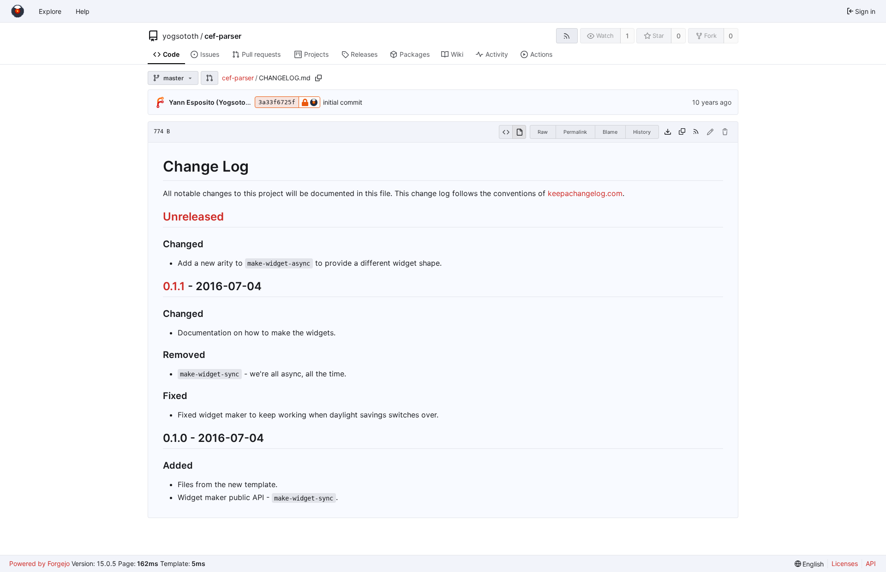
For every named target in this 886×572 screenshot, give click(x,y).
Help (83, 11)
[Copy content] (682, 132)
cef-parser (222, 36)
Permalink (575, 132)
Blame (610, 132)
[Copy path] (318, 78)
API (871, 563)
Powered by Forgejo (39, 563)
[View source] (505, 132)
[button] (209, 78)
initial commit (342, 102)
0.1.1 (174, 286)
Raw (543, 132)
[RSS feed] (567, 35)
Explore (50, 11)
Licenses (845, 563)
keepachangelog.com (585, 193)
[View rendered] (519, 132)
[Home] (17, 11)
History (642, 132)
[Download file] (667, 132)
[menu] (809, 564)
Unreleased (193, 216)
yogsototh (180, 36)
